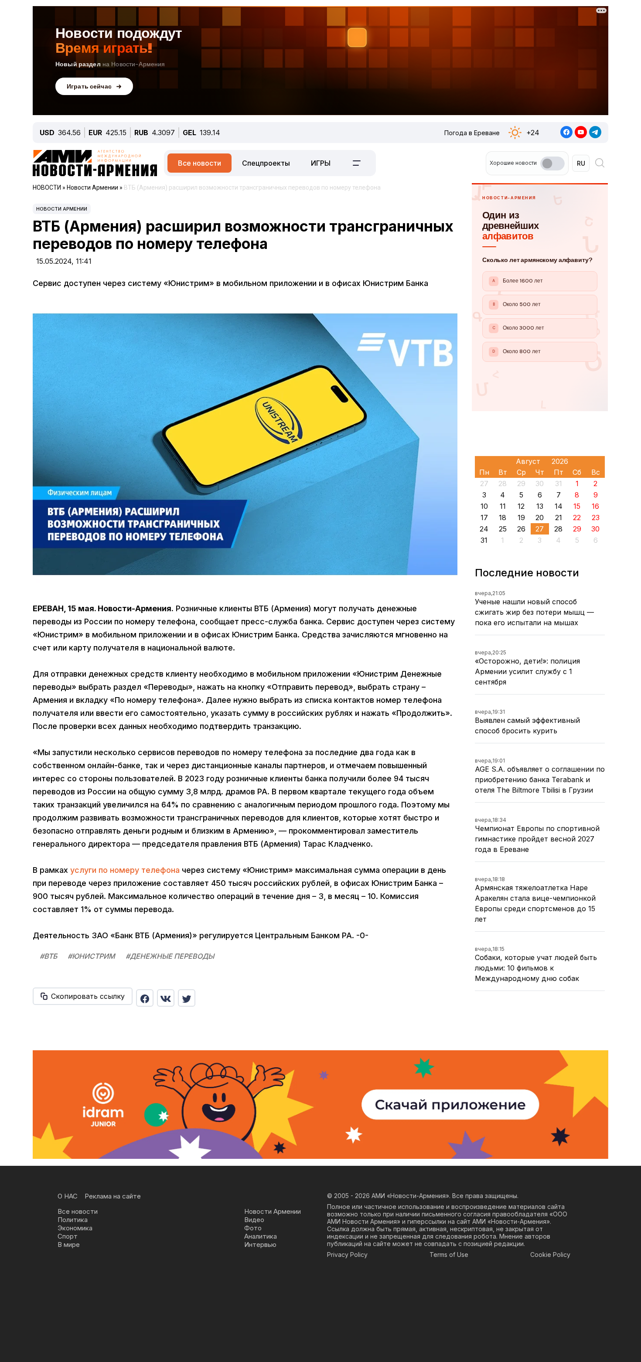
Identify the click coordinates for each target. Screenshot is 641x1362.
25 (503, 528)
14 (559, 506)
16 (595, 506)
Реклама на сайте (113, 1196)
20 (539, 517)
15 (576, 506)
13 (539, 506)
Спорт (68, 1236)
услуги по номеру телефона (125, 870)
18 (502, 517)
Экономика (75, 1228)
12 (521, 506)
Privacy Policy (347, 1254)
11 (503, 506)
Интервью (260, 1244)
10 (484, 506)
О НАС (68, 1196)
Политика (73, 1220)
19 (521, 517)
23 (596, 517)
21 (558, 517)
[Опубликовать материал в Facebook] (144, 998)
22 (577, 517)
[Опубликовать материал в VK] (165, 998)
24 (484, 528)
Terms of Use (449, 1254)
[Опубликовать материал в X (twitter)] (186, 998)
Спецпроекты (266, 163)
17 (484, 517)
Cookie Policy (550, 1254)
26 (521, 528)
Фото (253, 1228)
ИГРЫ (321, 163)
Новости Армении (61, 209)
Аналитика (260, 1236)
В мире (69, 1244)
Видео (254, 1220)
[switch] (552, 163)
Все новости (199, 163)
